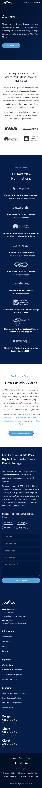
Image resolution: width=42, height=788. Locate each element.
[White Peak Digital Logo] (7, 2)
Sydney (14, 417)
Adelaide (5, 420)
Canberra (13, 420)
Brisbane (7, 417)
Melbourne (22, 417)
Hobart (29, 417)
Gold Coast (22, 420)
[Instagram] (21, 763)
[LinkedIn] (26, 763)
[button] (37, 2)
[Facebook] (15, 763)
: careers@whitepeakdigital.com (14, 621)
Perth (35, 417)
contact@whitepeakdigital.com (14, 616)
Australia (28, 414)
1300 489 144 (7, 612)
